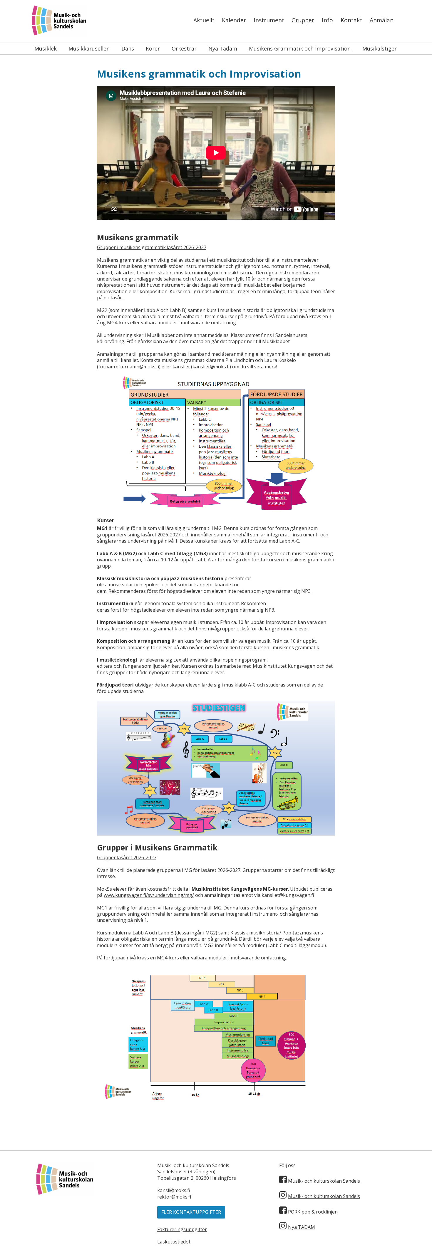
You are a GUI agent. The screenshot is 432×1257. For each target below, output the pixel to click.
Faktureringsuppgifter (182, 1229)
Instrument (269, 20)
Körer (153, 48)
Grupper (303, 20)
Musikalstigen (380, 48)
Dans (127, 48)
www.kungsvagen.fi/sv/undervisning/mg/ (149, 895)
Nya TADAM (301, 1227)
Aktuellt (204, 20)
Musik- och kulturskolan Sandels (324, 1181)
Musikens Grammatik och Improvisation (300, 48)
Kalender (234, 20)
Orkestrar (184, 48)
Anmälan (382, 20)
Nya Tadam (222, 48)
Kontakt (351, 20)
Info (327, 20)
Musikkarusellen (89, 48)
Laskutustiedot (173, 1241)
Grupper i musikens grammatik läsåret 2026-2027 (151, 247)
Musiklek (45, 48)
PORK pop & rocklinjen (313, 1212)
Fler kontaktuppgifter (191, 1212)
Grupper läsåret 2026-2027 (126, 857)
